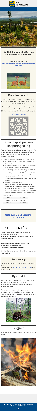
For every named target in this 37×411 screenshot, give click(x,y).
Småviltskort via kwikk (18, 114)
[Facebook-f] (18, 409)
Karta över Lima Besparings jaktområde (19, 216)
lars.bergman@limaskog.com (22, 267)
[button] (18, 8)
